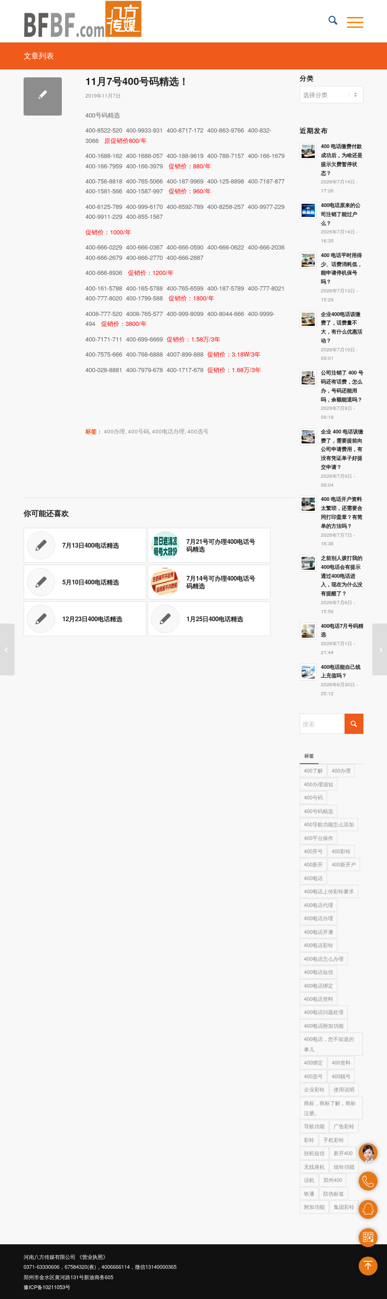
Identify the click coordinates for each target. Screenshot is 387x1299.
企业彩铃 (314, 1089)
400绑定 (313, 1062)
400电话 (313, 878)
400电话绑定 (318, 985)
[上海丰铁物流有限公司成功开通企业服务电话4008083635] (7, 649)
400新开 (313, 864)
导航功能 (314, 1126)
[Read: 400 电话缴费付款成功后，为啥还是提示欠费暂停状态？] (308, 151)
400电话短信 (318, 971)
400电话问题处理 (324, 1012)
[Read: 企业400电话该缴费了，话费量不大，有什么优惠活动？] (308, 319)
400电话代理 (318, 904)
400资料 (341, 1062)
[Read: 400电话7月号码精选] (308, 631)
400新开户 (344, 864)
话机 (309, 1179)
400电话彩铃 (318, 945)
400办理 (114, 431)
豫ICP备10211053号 (47, 1287)
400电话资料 (318, 998)
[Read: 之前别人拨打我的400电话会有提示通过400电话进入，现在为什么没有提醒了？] (308, 563)
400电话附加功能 (324, 1025)
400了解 (313, 770)
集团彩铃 (344, 1206)
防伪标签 (333, 1193)
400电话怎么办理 (324, 958)
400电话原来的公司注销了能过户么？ (341, 213)
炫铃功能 (344, 1166)
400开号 (313, 851)
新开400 (343, 1153)
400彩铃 (341, 851)
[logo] (83, 21)
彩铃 (309, 1139)
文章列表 (39, 55)
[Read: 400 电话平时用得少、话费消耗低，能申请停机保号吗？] (308, 260)
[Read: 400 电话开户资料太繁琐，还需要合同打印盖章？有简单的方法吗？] (308, 504)
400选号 (198, 431)
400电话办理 (168, 431)
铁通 (309, 1193)
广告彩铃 (344, 1126)
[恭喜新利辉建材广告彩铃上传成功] (379, 649)
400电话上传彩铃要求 (329, 891)
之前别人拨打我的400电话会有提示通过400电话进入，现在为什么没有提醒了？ (341, 575)
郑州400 (332, 1179)
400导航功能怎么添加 (329, 824)
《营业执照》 (92, 1256)
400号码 (138, 431)
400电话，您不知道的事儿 (329, 1043)
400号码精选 (318, 811)
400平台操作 (318, 837)
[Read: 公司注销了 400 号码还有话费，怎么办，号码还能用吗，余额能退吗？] (308, 377)
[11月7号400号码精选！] (43, 96)
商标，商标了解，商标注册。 (330, 1107)
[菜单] (350, 21)
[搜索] (328, 21)
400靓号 (341, 1076)
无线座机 (314, 1166)
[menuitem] (328, 21)
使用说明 (344, 1089)
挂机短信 (314, 1153)
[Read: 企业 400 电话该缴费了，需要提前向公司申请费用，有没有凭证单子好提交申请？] (308, 436)
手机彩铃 (333, 1139)
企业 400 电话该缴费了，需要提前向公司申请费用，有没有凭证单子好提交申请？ (342, 449)
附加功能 (314, 1206)
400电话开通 (318, 931)
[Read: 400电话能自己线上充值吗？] (308, 672)
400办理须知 (318, 784)
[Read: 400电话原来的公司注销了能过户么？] (308, 210)
